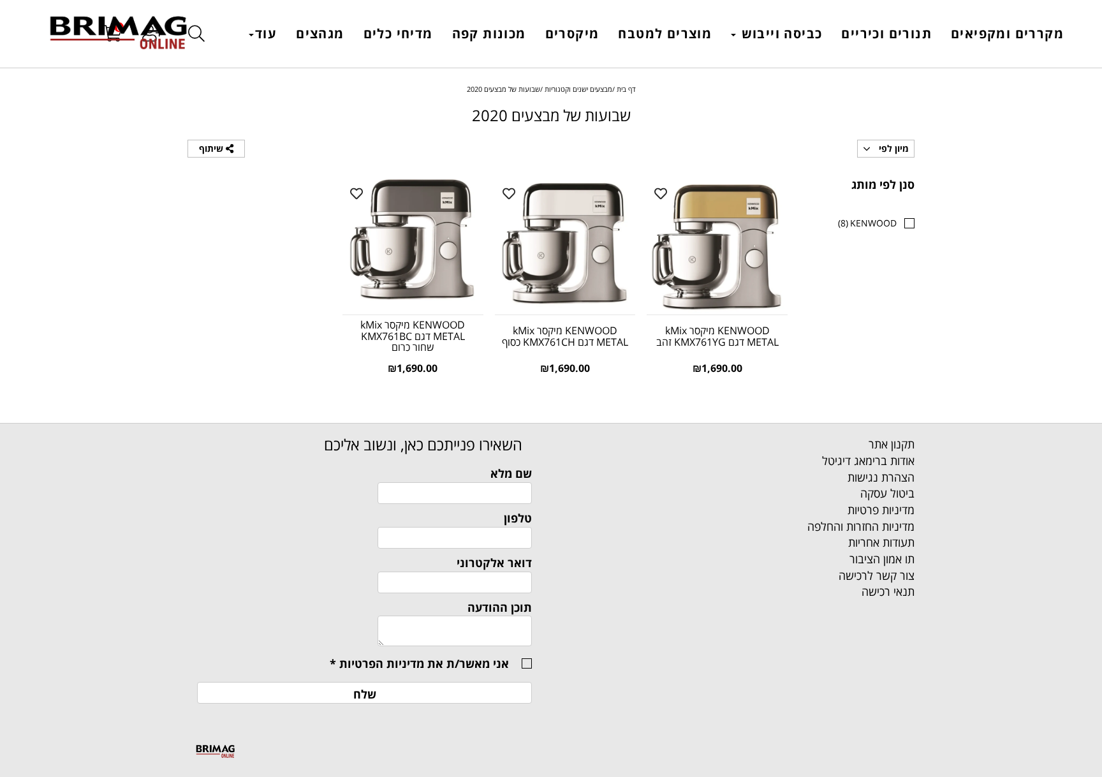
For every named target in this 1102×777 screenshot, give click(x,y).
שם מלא (511, 473)
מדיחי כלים (398, 33)
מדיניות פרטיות (881, 509)
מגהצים (320, 33)
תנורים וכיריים (886, 33)
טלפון (518, 518)
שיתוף (212, 148)
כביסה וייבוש (779, 33)
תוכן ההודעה (499, 607)
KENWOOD (867, 223)
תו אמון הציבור (882, 558)
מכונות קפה (489, 33)
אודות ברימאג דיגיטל (868, 460)
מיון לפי (892, 148)
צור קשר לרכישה (877, 575)
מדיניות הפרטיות (381, 663)
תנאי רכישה (888, 591)
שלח (364, 694)
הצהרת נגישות (881, 477)
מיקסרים (572, 33)
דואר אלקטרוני (494, 562)
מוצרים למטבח (665, 33)
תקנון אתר (892, 444)
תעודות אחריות (881, 542)
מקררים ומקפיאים (1007, 33)
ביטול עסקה (887, 493)
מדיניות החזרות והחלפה (861, 526)
